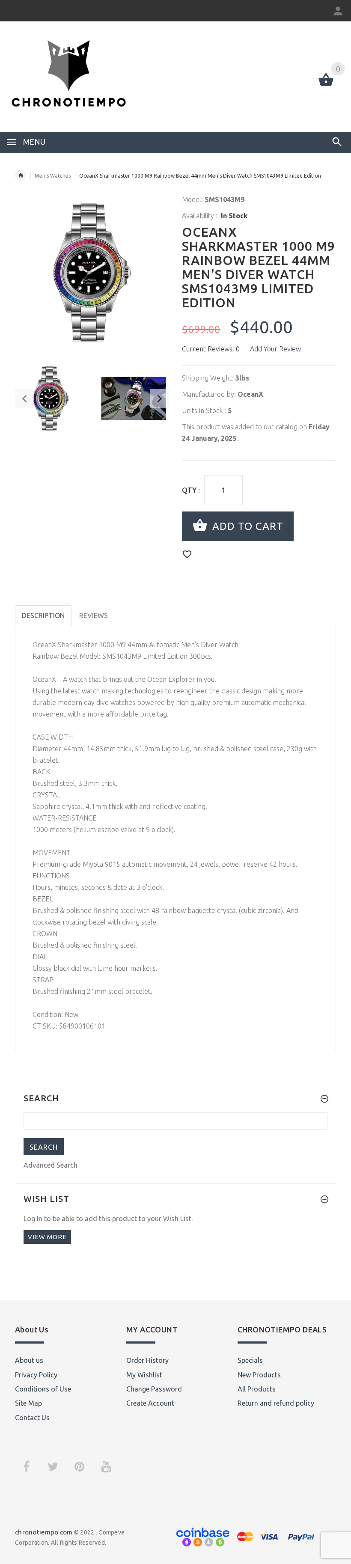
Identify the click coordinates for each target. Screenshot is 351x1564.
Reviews (93, 615)
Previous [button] (24, 398)
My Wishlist (144, 1375)
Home (20, 175)
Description (43, 615)
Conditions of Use (43, 1389)
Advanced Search (50, 1165)
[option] (51, 398)
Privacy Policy (36, 1375)
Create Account (150, 1403)
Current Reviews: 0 (211, 349)
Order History (147, 1360)
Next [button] (159, 398)
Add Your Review (275, 349)
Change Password (154, 1389)
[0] (326, 85)
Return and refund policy (276, 1403)
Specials (250, 1360)
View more (47, 1236)
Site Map (28, 1403)
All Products (257, 1389)
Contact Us (32, 1417)
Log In (33, 1218)
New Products (259, 1375)
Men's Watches (53, 175)
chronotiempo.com (43, 1532)
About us (29, 1360)
